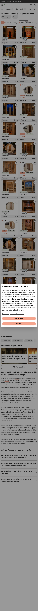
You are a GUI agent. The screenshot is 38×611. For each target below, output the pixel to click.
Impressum (13, 314)
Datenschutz (5, 314)
